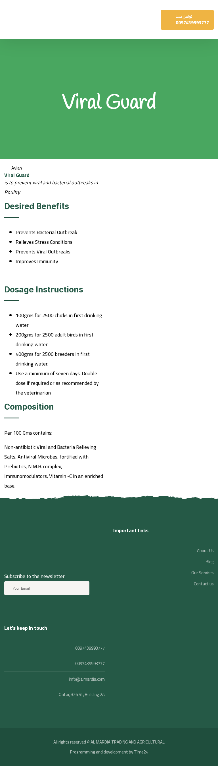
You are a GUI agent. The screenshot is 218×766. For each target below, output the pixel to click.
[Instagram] (24, 609)
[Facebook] (9, 609)
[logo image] (18, 19)
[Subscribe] (81, 588)
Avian (16, 168)
